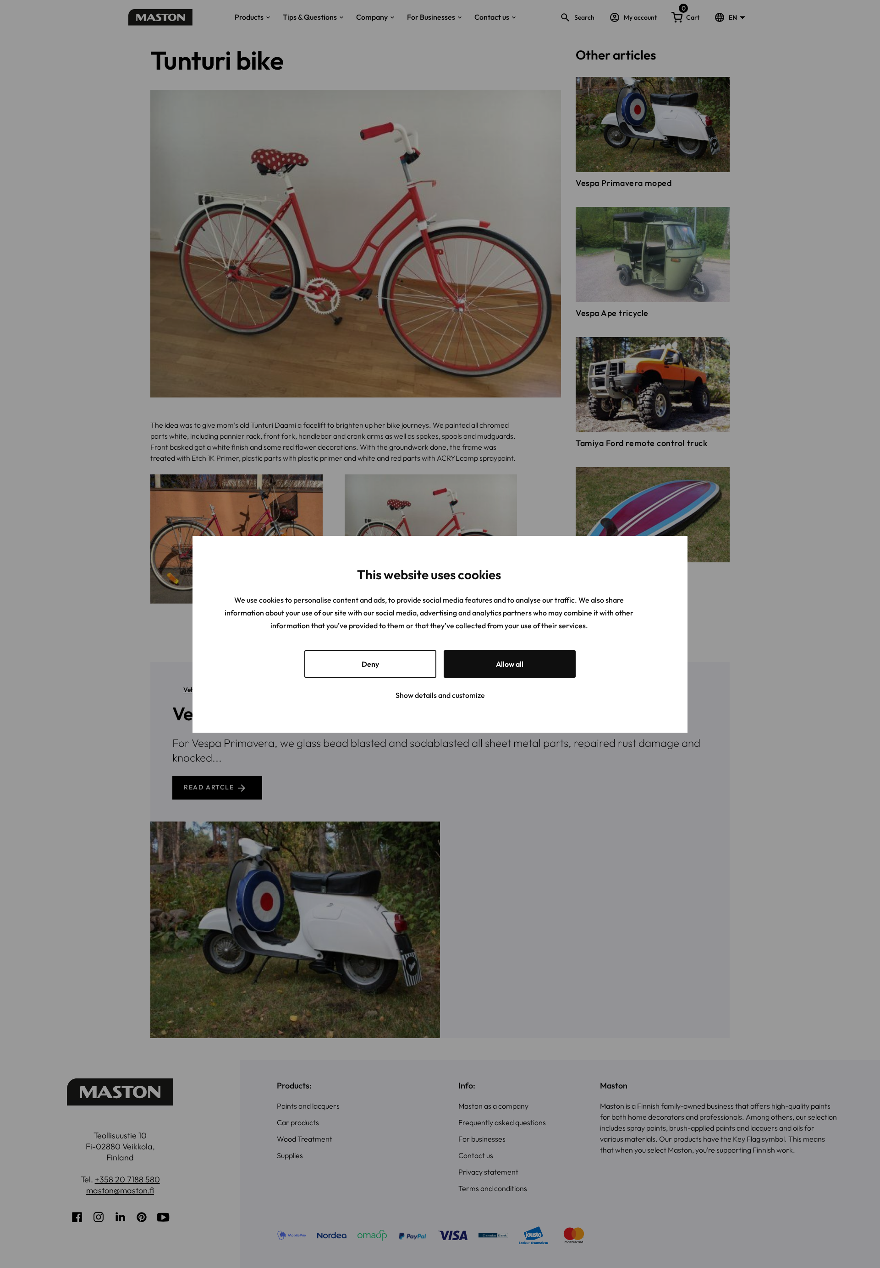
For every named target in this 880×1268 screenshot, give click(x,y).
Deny (370, 664)
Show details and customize (440, 695)
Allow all (509, 664)
